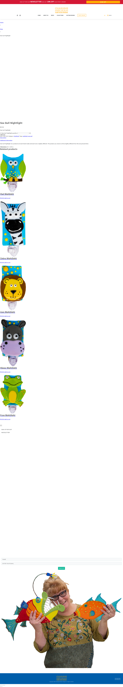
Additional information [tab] (6, 140)
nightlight (25, 136)
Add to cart (3, 134)
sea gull (30, 136)
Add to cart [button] (7, 198)
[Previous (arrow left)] (0, 686)
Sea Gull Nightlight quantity (9, 133)
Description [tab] (3, 137)
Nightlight (16, 136)
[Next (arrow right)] (1, 686)
